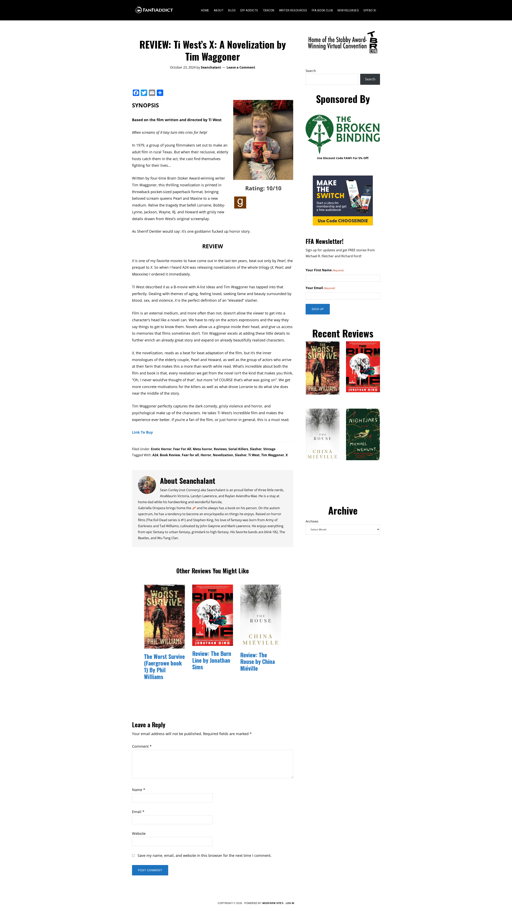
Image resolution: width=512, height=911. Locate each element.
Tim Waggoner (272, 455)
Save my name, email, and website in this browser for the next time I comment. (204, 855)
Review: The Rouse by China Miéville (257, 661)
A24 (155, 455)
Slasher (256, 449)
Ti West (254, 455)
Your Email (320, 288)
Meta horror (202, 449)
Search (311, 71)
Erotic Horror (161, 449)
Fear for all (190, 455)
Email (138, 811)
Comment (142, 746)
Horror (206, 455)
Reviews (220, 449)
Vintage (269, 449)
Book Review (170, 455)
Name (138, 789)
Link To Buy (142, 432)
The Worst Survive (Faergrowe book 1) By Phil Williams (164, 666)
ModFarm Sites (273, 903)
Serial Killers (238, 449)
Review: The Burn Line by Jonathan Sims (211, 660)
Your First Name (325, 270)
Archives (312, 521)
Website (139, 833)
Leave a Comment (241, 67)
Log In (290, 903)
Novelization (223, 455)
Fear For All (182, 449)
